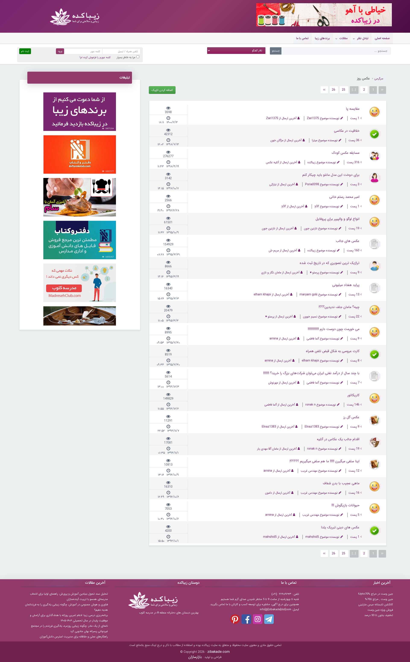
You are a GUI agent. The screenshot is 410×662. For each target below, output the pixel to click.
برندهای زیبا (322, 38)
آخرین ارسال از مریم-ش (283, 250)
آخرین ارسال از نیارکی (282, 184)
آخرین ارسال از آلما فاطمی (279, 405)
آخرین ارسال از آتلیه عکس (281, 162)
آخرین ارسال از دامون (277, 493)
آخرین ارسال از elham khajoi (271, 294)
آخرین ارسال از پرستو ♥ (279, 316)
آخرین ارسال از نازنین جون (277, 228)
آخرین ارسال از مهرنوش (282, 383)
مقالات (343, 38)
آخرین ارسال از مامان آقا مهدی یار (277, 449)
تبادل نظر (362, 38)
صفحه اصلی (382, 38)
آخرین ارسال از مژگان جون (286, 140)
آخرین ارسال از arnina (282, 338)
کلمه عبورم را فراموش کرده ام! (95, 57)
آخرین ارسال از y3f (292, 206)
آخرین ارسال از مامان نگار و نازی (280, 272)
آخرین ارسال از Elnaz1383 (278, 427)
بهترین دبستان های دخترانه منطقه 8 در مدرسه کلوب (169, 612)
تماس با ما (302, 38)
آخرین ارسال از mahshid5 (279, 537)
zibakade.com (218, 652)
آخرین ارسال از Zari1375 (281, 118)
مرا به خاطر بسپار (126, 57)
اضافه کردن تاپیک (162, 90)
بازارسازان (195, 657)
